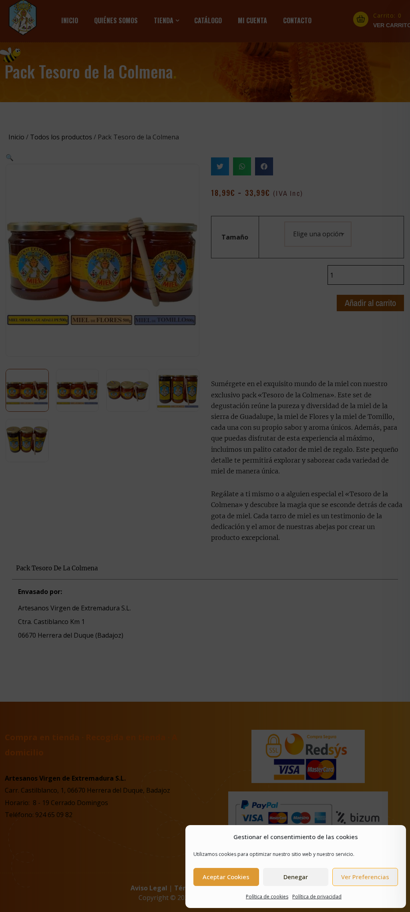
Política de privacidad (317, 896)
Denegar (295, 877)
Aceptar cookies (226, 877)
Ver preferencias (365, 877)
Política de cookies (267, 896)
